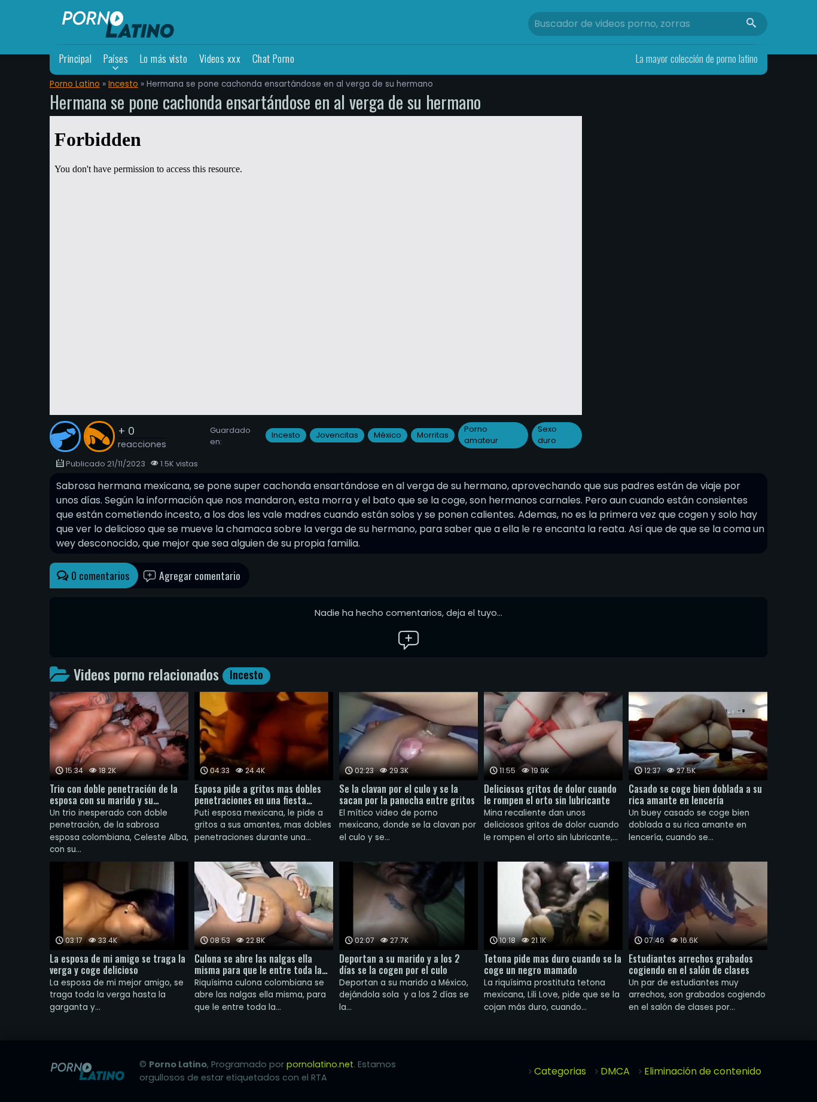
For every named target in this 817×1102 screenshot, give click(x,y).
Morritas (433, 435)
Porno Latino (75, 84)
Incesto (123, 84)
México (387, 435)
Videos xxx (220, 58)
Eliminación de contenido (702, 1071)
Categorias (560, 1071)
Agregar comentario (198, 575)
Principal (75, 58)
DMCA (615, 1071)
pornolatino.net (319, 1064)
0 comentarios (99, 575)
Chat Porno (273, 58)
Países (116, 58)
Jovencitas (337, 435)
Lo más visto (164, 58)
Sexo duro (547, 434)
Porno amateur (481, 434)
